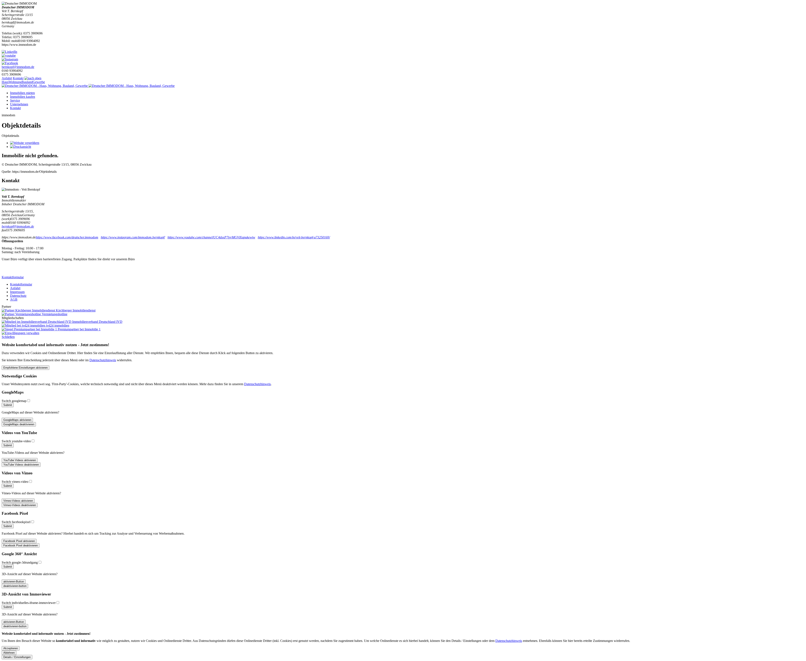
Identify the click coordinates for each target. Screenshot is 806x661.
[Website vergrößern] (24, 143)
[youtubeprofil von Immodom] (9, 55)
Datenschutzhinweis (102, 360)
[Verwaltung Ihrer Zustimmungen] (20, 333)
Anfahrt (7, 78)
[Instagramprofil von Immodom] (10, 59)
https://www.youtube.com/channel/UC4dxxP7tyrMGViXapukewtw (211, 237)
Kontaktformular (13, 277)
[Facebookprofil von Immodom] (10, 63)
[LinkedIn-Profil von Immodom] (9, 52)
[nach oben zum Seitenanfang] (32, 78)
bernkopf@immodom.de (18, 67)
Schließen (8, 337)
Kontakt (18, 78)
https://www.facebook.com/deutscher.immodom (67, 237)
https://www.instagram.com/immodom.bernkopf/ (133, 237)
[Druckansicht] (20, 146)
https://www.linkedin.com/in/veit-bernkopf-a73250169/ (294, 237)
